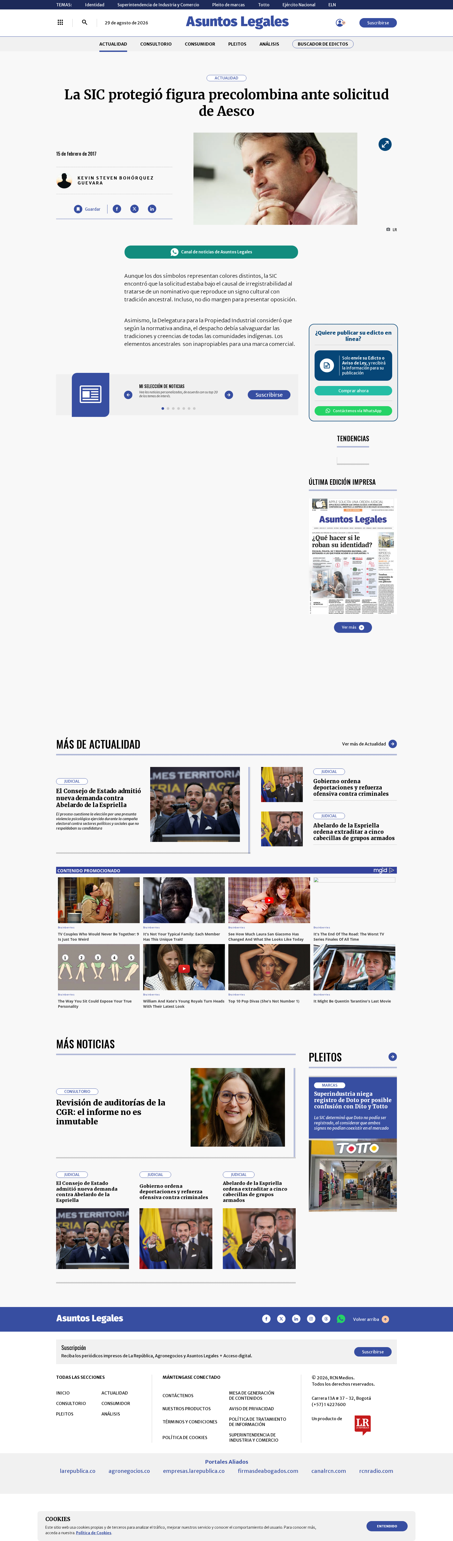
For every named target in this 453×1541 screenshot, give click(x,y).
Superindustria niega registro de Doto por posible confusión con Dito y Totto (353, 1100)
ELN (332, 4)
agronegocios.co (129, 1471)
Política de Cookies (93, 1533)
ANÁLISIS (269, 44)
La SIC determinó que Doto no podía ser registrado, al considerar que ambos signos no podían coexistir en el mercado (351, 1123)
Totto (263, 4)
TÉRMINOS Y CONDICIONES (190, 1421)
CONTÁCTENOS (178, 1395)
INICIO (63, 1393)
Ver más (349, 627)
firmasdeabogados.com (268, 1471)
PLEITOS (237, 44)
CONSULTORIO (156, 44)
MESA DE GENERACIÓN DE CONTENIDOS (251, 1395)
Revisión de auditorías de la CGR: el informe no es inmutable (110, 1112)
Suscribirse (378, 22)
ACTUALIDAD (113, 44)
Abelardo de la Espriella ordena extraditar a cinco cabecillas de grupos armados (354, 831)
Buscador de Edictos (323, 44)
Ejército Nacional (299, 4)
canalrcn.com (328, 1471)
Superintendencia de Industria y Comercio (158, 4)
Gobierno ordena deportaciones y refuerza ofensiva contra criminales (351, 787)
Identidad (94, 4)
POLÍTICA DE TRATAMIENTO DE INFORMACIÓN (257, 1422)
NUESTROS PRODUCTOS (187, 1408)
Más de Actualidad (98, 744)
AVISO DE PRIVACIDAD (251, 1408)
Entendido (387, 1526)
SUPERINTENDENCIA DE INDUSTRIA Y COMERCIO (253, 1437)
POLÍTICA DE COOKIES (185, 1437)
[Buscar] (84, 22)
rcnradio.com (376, 1471)
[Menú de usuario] (340, 23)
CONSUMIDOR (200, 44)
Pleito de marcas (228, 4)
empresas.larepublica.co (194, 1471)
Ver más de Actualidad (364, 744)
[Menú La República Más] (60, 22)
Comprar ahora (353, 390)
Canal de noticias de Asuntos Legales (216, 251)
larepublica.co (77, 1471)
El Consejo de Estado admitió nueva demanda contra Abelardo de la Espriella (98, 798)
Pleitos (325, 1057)
